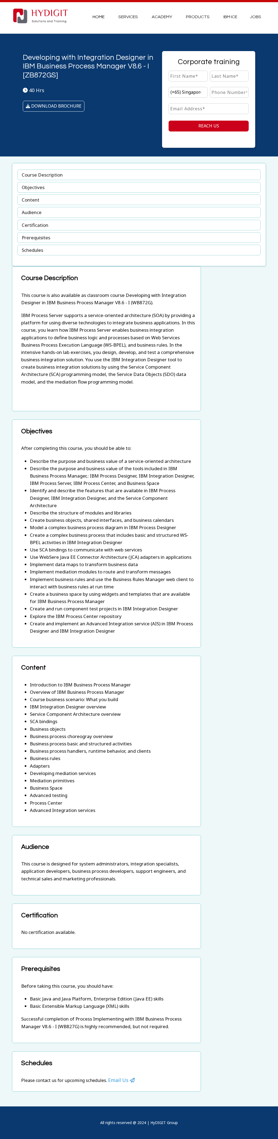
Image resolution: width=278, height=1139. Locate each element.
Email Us (119, 1080)
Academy (162, 17)
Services (128, 17)
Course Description (42, 175)
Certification (35, 225)
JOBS (255, 17)
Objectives (33, 187)
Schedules (32, 250)
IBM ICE (230, 17)
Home (99, 17)
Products (198, 17)
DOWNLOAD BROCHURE (55, 106)
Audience (32, 212)
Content (30, 200)
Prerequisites (36, 237)
